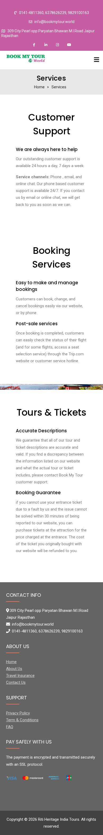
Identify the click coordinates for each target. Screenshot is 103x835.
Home (11, 661)
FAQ (9, 726)
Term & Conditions (22, 720)
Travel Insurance (20, 675)
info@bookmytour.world (54, 21)
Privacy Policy (18, 713)
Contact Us (16, 682)
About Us (14, 668)
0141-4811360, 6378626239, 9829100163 (54, 12)
